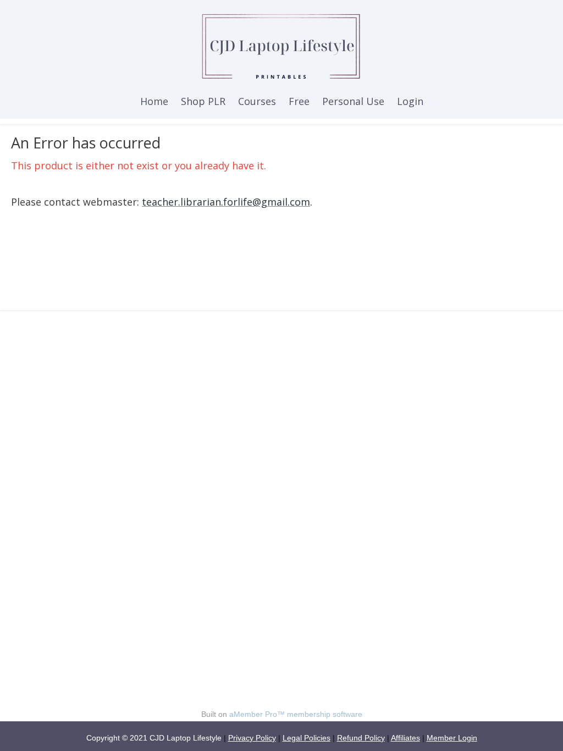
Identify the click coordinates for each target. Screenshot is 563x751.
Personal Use (353, 101)
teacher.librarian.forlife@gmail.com (226, 201)
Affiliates (405, 737)
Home (154, 101)
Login (410, 101)
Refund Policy (361, 737)
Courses (257, 101)
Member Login (452, 737)
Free (299, 101)
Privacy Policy (252, 737)
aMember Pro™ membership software (295, 714)
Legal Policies (306, 737)
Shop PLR (203, 101)
